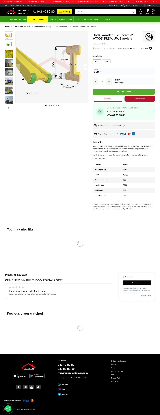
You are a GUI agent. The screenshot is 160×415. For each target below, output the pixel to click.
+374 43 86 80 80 (116, 115)
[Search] (133, 11)
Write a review (137, 283)
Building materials (37, 19)
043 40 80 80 (46, 11)
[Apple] (125, 5)
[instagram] (25, 387)
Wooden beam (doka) (42, 27)
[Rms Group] (11, 11)
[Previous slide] (18, 67)
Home (7, 27)
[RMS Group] (28, 367)
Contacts (106, 19)
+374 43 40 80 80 (116, 111)
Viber (63, 389)
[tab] (46, 105)
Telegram (64, 394)
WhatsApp (64, 384)
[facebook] (18, 387)
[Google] (113, 5)
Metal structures (65, 19)
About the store (117, 371)
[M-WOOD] (149, 36)
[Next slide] (85, 67)
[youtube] (31, 387)
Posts (113, 375)
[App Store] (19, 378)
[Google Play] (37, 378)
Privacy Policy (116, 378)
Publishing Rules (146, 295)
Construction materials (22, 27)
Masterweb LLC (29, 409)
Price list (53, 19)
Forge (77, 19)
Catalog (66, 12)
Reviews (114, 368)
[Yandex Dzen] (38, 387)
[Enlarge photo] (52, 67)
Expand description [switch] (99, 158)
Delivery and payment (91, 19)
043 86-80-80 (66, 369)
